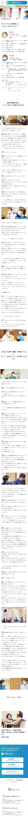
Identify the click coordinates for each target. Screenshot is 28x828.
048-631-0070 (7, 803)
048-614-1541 (8, 814)
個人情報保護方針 (19, 780)
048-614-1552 (18, 814)
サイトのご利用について (10, 780)
